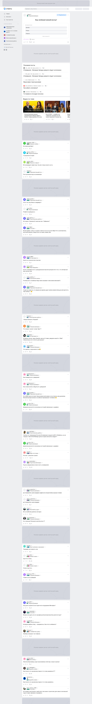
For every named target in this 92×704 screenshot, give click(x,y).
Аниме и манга (33, 556)
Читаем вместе (34, 258)
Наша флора (33, 91)
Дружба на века (33, 669)
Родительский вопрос (35, 462)
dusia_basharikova (29, 85)
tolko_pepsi (27, 73)
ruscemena (27, 91)
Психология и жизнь (35, 278)
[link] (33, 111)
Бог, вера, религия (35, 68)
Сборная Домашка (33, 16)
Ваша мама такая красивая (32, 82)
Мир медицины (34, 267)
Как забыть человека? (30, 88)
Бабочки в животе (37, 85)
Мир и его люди (34, 453)
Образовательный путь (36, 172)
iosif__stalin (27, 68)
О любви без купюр (35, 631)
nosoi (26, 79)
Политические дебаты (36, 219)
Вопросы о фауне (34, 162)
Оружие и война (34, 144)
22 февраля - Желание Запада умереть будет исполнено (42, 70)
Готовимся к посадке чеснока (33, 94)
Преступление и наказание (37, 547)
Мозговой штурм (34, 509)
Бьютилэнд (33, 659)
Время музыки (31, 79)
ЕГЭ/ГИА (32, 228)
